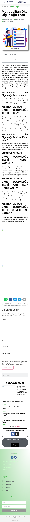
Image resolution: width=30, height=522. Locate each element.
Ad (3, 340)
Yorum (4, 319)
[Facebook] (13, 434)
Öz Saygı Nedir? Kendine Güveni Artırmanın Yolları (13, 414)
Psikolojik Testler (8, 21)
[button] (27, 6)
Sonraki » (18, 426)
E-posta (5, 346)
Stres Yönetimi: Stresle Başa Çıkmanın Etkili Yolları (13, 421)
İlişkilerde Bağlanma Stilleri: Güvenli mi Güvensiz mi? (12, 407)
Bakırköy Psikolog (7, 464)
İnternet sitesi (6, 353)
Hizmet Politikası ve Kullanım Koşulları (12, 402)
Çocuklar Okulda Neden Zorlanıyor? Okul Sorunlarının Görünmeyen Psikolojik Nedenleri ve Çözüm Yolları (22, 390)
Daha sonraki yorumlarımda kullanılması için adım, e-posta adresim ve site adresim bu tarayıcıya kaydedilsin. (14, 363)
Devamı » (19, 396)
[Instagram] (17, 434)
